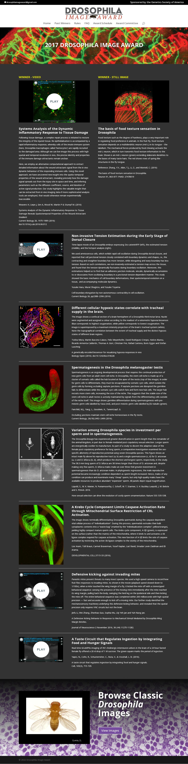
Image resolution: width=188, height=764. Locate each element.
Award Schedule (102, 23)
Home (47, 23)
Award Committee (127, 23)
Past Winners (62, 23)
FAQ (86, 23)
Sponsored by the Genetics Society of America (157, 2)
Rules (77, 23)
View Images (110, 731)
